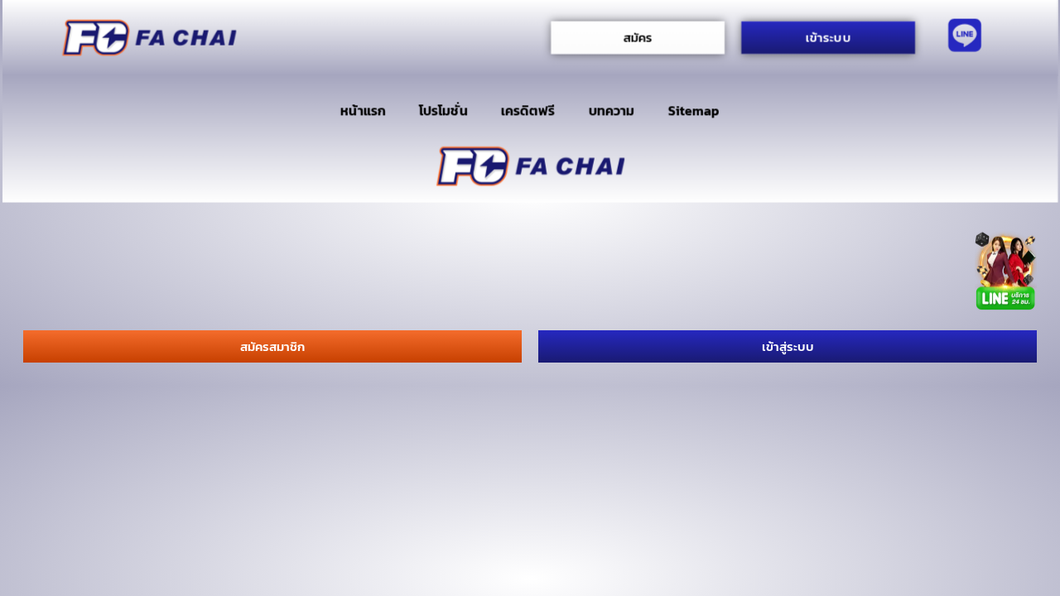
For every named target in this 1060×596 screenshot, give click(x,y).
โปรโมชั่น (443, 111)
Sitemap (693, 111)
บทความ (611, 111)
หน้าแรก (362, 111)
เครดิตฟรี (528, 111)
